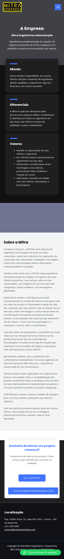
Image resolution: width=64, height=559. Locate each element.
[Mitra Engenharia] (12, 7)
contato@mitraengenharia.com (19, 529)
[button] (40, 552)
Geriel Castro (47, 549)
